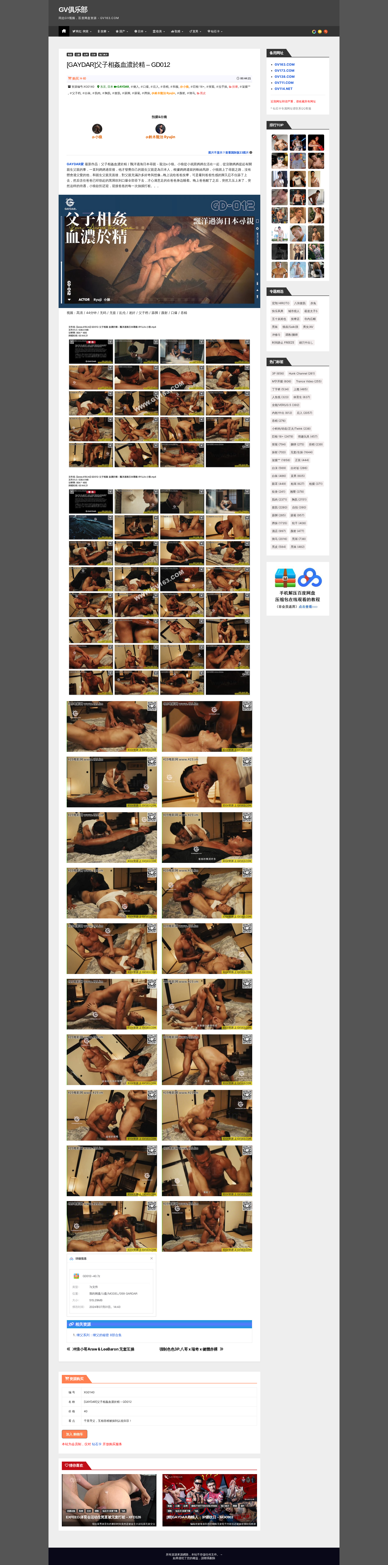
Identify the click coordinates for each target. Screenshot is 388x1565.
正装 (302, 460)
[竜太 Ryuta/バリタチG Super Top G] (298, 179)
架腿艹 (246, 86)
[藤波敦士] (298, 270)
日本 (141, 31)
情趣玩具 (307, 436)
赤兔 (313, 303)
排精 (316, 444)
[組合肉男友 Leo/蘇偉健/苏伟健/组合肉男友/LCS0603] (298, 161)
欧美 (159, 31)
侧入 (136, 86)
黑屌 (299, 539)
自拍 (299, 507)
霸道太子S (310, 311)
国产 (122, 31)
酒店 (279, 531)
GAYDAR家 (75, 164)
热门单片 (103, 54)
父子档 (76, 93)
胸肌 (107, 93)
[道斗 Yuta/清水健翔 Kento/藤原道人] (298, 215)
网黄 (235, 1506)
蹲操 (147, 93)
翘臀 (297, 491)
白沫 (279, 468)
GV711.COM (284, 83)
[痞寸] (298, 197)
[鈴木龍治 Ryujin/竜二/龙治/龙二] (160, 129)
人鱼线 (280, 397)
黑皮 (203, 93)
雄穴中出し (306, 342)
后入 (156, 86)
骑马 (192, 93)
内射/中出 (282, 412)
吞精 (166, 86)
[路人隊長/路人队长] (298, 251)
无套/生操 (302, 452)
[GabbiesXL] (298, 233)
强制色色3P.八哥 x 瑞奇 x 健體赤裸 (188, 1349)
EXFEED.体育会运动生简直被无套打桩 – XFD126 (103, 1517)
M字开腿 (281, 381)
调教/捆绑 (291, 334)
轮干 (299, 523)
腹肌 (117, 93)
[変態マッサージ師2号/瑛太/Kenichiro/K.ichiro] (316, 179)
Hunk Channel (302, 373)
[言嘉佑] (280, 179)
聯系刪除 (209, 1558)
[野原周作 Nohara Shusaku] (280, 270)
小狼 (186, 86)
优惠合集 (71, 1511)
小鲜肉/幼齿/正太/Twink (291, 428)
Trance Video (309, 381)
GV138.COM (285, 77)
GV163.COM (285, 64)
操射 (279, 452)
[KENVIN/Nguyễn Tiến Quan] (298, 142)
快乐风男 (277, 311)
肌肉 (97, 93)
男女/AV (308, 326)
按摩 (104, 31)
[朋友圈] (314, 31)
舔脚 (127, 93)
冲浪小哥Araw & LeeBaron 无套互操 (103, 1349)
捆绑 (297, 444)
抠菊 (211, 86)
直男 (196, 31)
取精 (178, 31)
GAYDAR (123, 86)
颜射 (182, 93)
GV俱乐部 (73, 9)
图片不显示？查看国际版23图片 (228, 152)
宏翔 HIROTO (280, 303)
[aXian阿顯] (316, 233)
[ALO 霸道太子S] (316, 197)
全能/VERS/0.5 (285, 405)
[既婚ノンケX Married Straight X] (280, 197)
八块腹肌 (300, 303)
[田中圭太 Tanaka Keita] (316, 215)
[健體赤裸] (280, 233)
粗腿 (316, 483)
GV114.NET (284, 89)
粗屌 (297, 483)
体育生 (301, 397)
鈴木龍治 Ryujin (165, 93)
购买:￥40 (79, 78)
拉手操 (223, 86)
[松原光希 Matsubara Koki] (316, 161)
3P (278, 373)
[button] (326, 31)
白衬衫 (299, 468)
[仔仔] (280, 251)
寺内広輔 (310, 319)
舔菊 (137, 93)
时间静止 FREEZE (283, 342)
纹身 (278, 491)
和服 (175, 86)
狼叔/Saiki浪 (290, 326)
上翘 (301, 389)
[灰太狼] (316, 270)
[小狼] (97, 129)
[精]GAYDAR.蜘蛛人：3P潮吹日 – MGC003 (200, 1517)
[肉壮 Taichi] (316, 251)
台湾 (86, 54)
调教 (97, 1511)
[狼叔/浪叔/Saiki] (280, 161)
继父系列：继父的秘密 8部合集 (99, 1335)
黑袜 (275, 326)
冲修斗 (276, 334)
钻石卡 (97, 1444)
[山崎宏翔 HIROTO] (280, 142)
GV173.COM (284, 70)
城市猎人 (293, 311)
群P (242, 1506)
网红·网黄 (83, 31)
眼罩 (279, 483)
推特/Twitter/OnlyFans (204, 1506)
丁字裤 (280, 389)
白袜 (88, 93)
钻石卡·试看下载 (110, 1511)
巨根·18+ (199, 86)
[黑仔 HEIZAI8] (280, 215)
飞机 (123, 1511)
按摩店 (295, 319)
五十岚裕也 (279, 319)
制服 (70, 54)
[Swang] (316, 142)
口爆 (78, 54)
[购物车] (320, 31)
